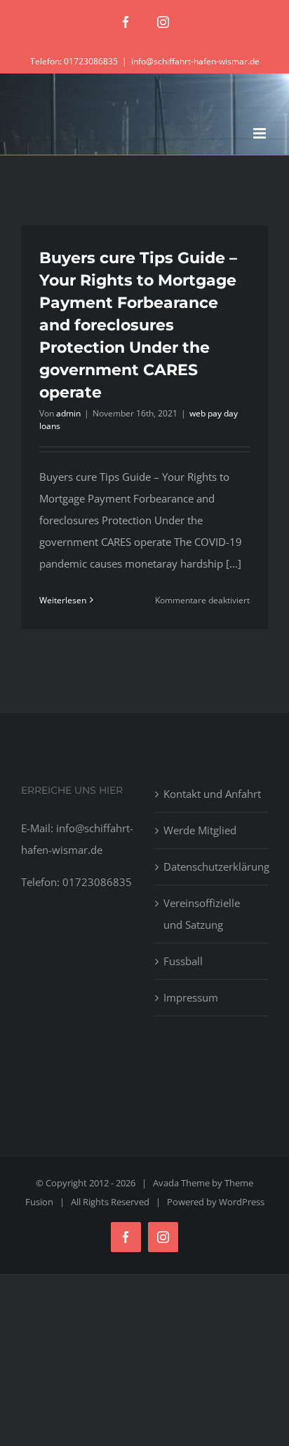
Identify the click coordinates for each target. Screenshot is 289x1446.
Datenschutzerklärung (212, 866)
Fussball (183, 961)
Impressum (190, 997)
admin (68, 413)
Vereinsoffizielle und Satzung (201, 914)
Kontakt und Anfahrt (212, 794)
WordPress (241, 1201)
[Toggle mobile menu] (260, 133)
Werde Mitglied (199, 830)
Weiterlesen (62, 600)
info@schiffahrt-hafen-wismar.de (195, 61)
